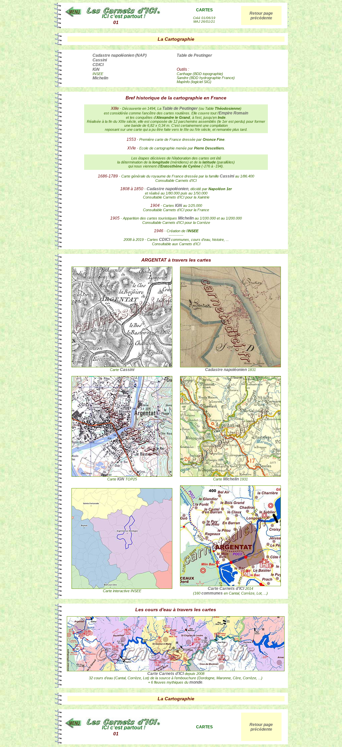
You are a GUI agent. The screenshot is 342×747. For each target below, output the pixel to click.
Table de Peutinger (194, 55)
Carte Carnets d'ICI (226, 588)
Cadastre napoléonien (167, 188)
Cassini (100, 60)
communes (212, 593)
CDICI (98, 64)
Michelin (100, 78)
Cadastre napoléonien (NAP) (120, 55)
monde (195, 682)
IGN (96, 69)
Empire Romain (233, 113)
